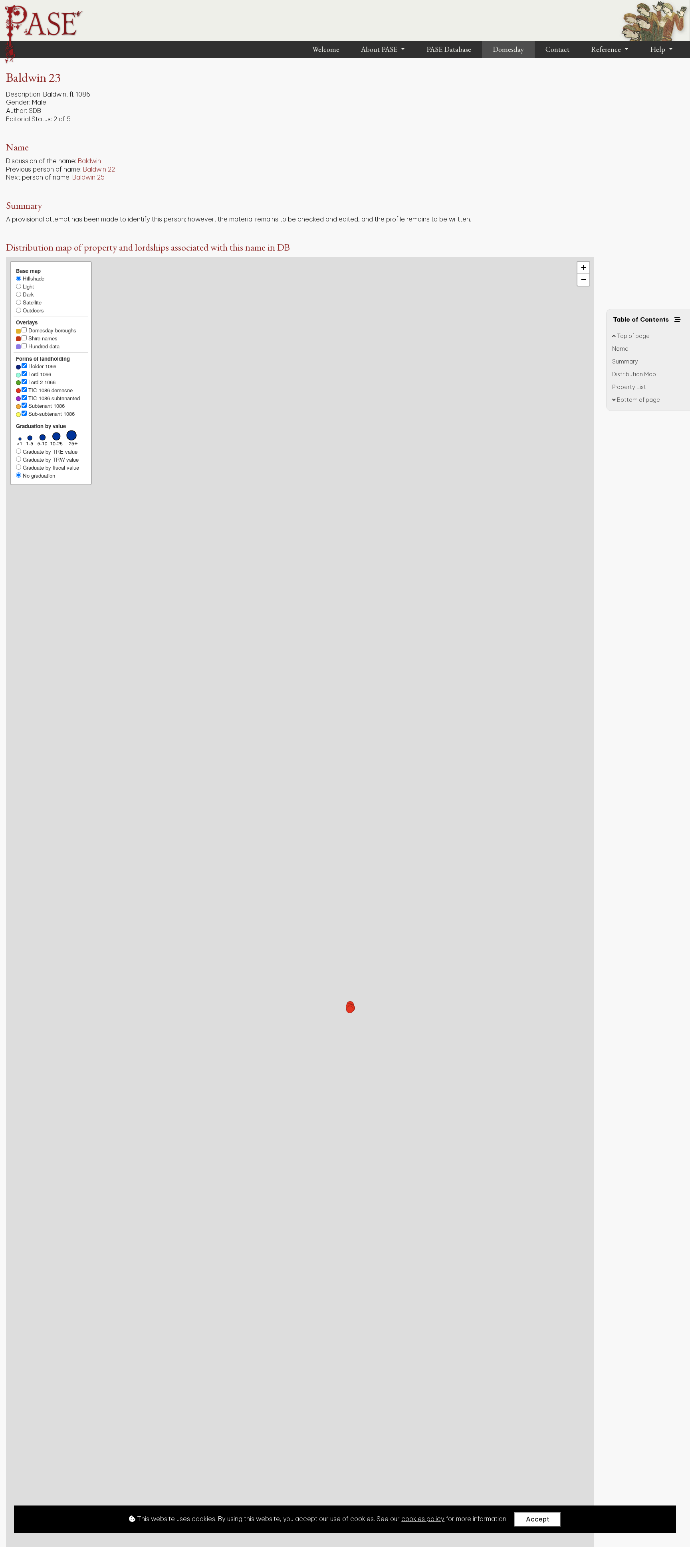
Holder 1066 (41, 366)
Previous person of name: (43, 169)
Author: (16, 111)
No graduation (38, 475)
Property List (629, 387)
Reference (607, 49)
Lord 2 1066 (41, 382)
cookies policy (422, 1519)
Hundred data (43, 346)
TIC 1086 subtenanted (53, 398)
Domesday (508, 49)
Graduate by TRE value (49, 451)
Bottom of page (638, 399)
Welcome (325, 49)
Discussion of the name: (41, 161)
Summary (625, 361)
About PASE (380, 49)
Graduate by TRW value (50, 459)
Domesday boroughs (51, 330)
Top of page (633, 336)
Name (620, 348)
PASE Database (448, 49)
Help (658, 49)
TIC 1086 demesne (50, 390)
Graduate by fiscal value (50, 467)
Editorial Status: (29, 119)
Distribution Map (634, 374)
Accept (537, 1519)
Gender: (18, 102)
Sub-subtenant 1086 (51, 413)
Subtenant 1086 (46, 405)
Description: (24, 94)
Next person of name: (38, 177)
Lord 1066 (39, 374)
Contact (557, 49)
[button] (349, 1009)
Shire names (42, 338)
